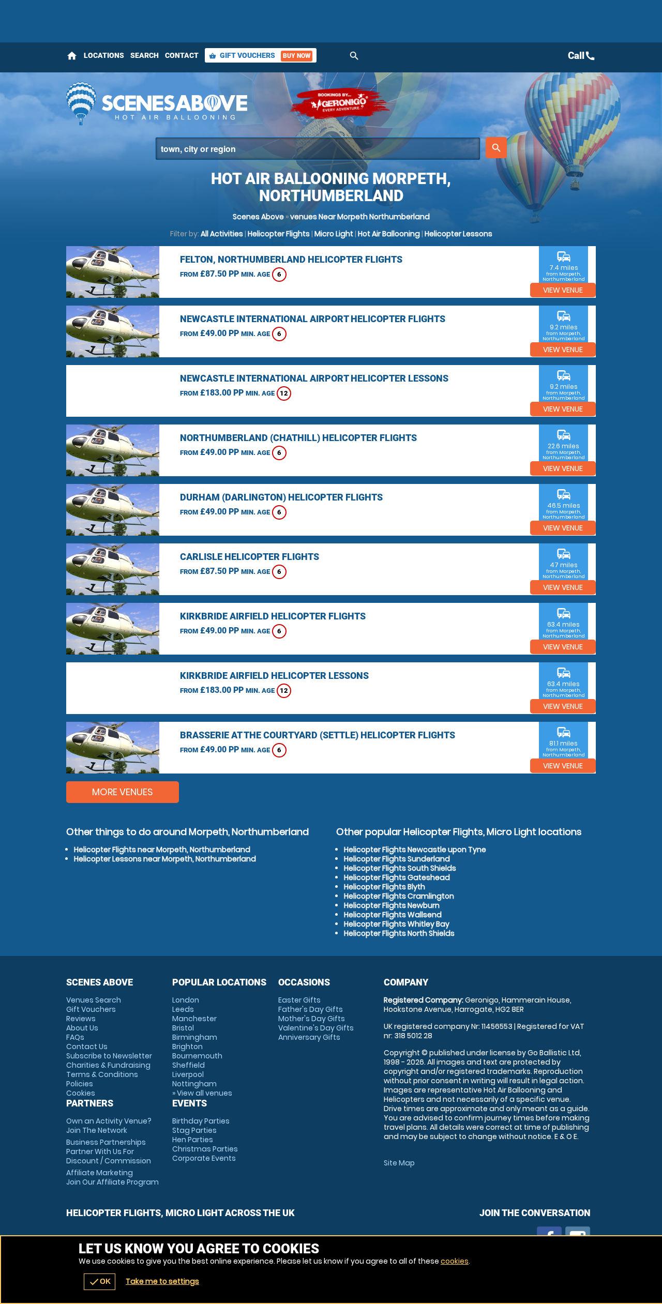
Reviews (81, 1018)
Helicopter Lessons (458, 234)
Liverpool (188, 1074)
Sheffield (188, 1065)
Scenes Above (258, 216)
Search (144, 55)
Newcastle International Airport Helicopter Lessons (314, 378)
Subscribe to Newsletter (109, 1056)
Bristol (183, 1028)
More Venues (122, 791)
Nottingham (194, 1084)
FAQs (75, 1037)
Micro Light (333, 234)
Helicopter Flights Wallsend (393, 914)
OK (99, 1281)
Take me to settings (162, 1281)
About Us (82, 1028)
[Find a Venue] (317, 148)
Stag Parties (194, 1130)
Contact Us (87, 1046)
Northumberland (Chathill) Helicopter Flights (298, 437)
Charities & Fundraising (108, 1065)
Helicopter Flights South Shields (400, 868)
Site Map (399, 1163)
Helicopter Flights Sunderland (397, 859)
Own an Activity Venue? (109, 1125)
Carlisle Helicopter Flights (249, 556)
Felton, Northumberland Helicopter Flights (291, 259)
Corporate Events (204, 1158)
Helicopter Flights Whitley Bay (396, 924)
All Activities (222, 234)
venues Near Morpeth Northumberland (360, 216)
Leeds (183, 1009)
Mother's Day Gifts (311, 1018)
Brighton (187, 1046)
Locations (104, 55)
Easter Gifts (299, 1000)
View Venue (563, 290)
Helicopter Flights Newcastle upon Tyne (415, 849)
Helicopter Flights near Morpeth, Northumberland (162, 849)
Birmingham (194, 1037)
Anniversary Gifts (309, 1037)
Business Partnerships (108, 1151)
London (185, 1000)
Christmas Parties (205, 1149)
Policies (79, 1084)
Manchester (194, 1018)
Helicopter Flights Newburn (392, 905)
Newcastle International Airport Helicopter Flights (312, 318)
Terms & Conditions (102, 1074)
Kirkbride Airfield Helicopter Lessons (274, 675)
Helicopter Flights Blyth (384, 887)
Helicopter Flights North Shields (399, 933)
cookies (455, 1261)
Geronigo (340, 103)
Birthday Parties (201, 1121)
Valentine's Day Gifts (316, 1028)
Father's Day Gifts (310, 1009)
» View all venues (202, 1093)
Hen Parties (192, 1139)
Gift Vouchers (259, 55)
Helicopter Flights (279, 234)
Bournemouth (197, 1056)
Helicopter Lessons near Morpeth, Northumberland (165, 859)
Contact (182, 55)
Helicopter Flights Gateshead (397, 877)
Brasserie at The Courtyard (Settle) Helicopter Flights (317, 735)
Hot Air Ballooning (389, 234)
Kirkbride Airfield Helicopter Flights (273, 616)
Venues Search (93, 1000)
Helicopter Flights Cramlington (399, 896)
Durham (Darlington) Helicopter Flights (281, 497)
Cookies (80, 1093)
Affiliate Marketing (112, 1177)
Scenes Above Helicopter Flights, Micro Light (172, 103)
